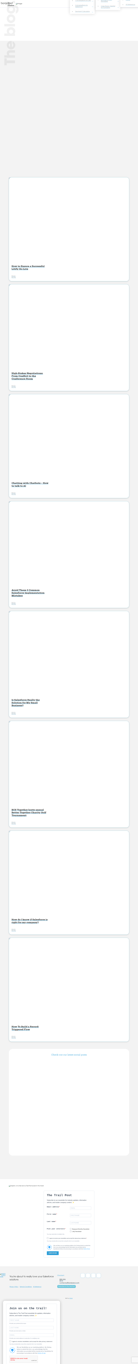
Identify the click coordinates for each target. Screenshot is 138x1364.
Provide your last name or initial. (17, 1331)
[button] (66, 1286)
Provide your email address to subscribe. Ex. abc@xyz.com (24, 1338)
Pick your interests (56, 1229)
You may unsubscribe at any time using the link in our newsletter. (63, 1241)
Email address (53, 1207)
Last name (51, 1221)
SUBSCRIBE (53, 1253)
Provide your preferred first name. (17, 1323)
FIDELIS (71, 1298)
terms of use (87, 1249)
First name (51, 1214)
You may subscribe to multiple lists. (56, 1234)
